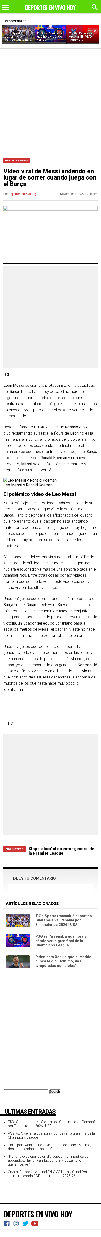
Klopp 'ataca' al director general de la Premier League (61, 851)
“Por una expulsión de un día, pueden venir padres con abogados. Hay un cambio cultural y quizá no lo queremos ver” (49, 1160)
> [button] (95, 30)
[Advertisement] (50, 101)
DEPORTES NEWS (16, 160)
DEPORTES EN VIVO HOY (37, 1214)
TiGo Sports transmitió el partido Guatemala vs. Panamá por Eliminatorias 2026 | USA (63, 920)
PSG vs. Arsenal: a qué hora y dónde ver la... (49, 36)
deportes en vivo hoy (23, 194)
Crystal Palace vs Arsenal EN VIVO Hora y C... (80, 36)
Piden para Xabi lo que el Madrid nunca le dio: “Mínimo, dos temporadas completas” (63, 961)
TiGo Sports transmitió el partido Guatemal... (18, 36)
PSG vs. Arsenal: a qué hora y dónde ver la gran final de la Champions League (60, 940)
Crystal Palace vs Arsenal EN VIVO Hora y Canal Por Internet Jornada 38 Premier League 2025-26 (47, 1174)
